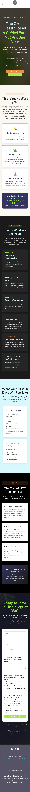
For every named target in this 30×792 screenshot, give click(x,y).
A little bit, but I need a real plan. (15, 685)
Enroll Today (15, 75)
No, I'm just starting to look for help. (15, 688)
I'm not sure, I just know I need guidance (14, 711)
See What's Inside (15, 71)
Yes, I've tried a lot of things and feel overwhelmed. (15, 682)
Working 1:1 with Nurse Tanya (14, 708)
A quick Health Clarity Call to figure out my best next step (15, 704)
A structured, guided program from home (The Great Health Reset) (15, 700)
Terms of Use (15, 758)
